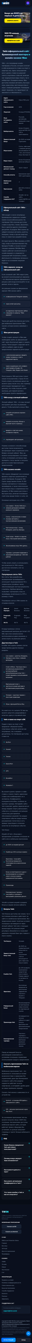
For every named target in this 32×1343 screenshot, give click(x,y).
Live (3, 1272)
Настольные (5, 1269)
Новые (4, 1267)
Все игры (4, 1246)
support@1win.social (10, 1311)
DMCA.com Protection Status (10, 1240)
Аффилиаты (5, 1299)
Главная (4, 1243)
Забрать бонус (13, 20)
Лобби (4, 1261)
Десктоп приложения (8, 1251)
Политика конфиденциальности (11, 1282)
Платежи (4, 1296)
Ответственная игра (8, 1285)
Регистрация (8, 1340)
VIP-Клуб (4, 1248)
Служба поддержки (8, 1291)
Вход (23, 1340)
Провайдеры (6, 1254)
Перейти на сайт (13, 40)
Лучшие (4, 1264)
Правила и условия (7, 1280)
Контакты (4, 1293)
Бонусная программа (8, 1288)
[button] (28, 1333)
